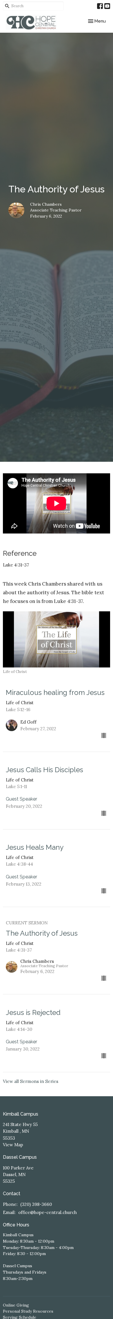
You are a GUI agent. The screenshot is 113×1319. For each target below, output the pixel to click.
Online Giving (16, 1305)
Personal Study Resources (28, 1311)
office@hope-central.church (47, 1212)
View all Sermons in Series (30, 1081)
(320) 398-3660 (36, 1204)
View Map (13, 1144)
